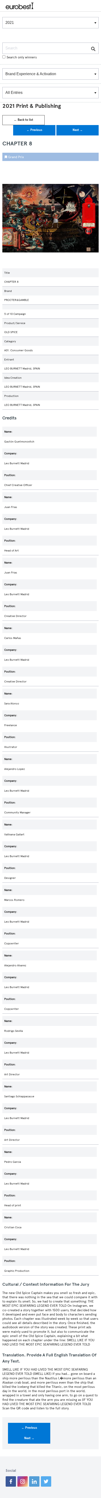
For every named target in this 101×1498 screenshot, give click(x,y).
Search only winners (22, 57)
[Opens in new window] (11, 1481)
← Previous (34, 130)
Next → (78, 130)
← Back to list (23, 120)
